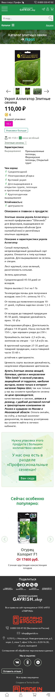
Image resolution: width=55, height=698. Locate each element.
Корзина (51, 9)
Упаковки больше (16, 130)
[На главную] (7, 695)
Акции (49, 25)
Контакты (43, 9)
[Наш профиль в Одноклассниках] (27, 662)
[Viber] (32, 585)
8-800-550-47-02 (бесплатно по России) (29, 628)
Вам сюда (27, 478)
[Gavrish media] (34, 589)
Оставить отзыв (12, 671)
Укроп (30, 39)
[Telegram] (27, 585)
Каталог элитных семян (27, 35)
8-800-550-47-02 (45, 2)
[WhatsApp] (36, 585)
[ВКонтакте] (19, 585)
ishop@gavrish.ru (30, 633)
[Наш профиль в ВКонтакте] (17, 662)
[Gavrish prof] (8, 589)
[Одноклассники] (23, 585)
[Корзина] (34, 695)
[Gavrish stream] (46, 589)
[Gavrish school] (21, 589)
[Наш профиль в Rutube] (38, 662)
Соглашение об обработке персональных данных (27, 650)
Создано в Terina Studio (27, 682)
